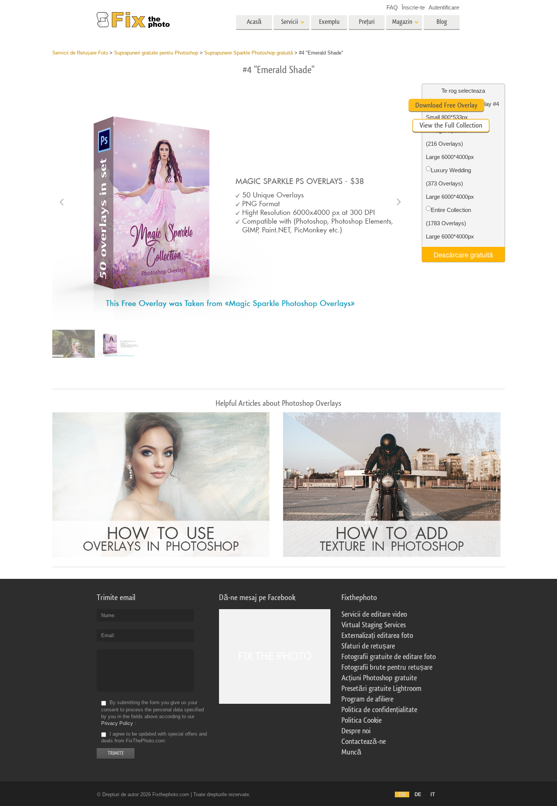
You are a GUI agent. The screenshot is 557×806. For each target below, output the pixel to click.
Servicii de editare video (374, 614)
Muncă (351, 752)
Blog (442, 22)
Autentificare (444, 7)
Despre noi (356, 731)
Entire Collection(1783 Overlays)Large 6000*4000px (450, 223)
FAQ (392, 7)
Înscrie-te (413, 7)
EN (402, 794)
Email (107, 635)
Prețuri (367, 22)
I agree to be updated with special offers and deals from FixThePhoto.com (154, 737)
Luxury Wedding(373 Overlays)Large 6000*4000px (450, 183)
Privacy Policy (117, 723)
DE (418, 794)
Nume (107, 615)
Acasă (254, 22)
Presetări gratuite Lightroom (381, 688)
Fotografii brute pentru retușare (386, 667)
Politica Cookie (361, 720)
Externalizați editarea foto (377, 635)
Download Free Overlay (446, 105)
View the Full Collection (450, 125)
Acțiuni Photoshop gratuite (379, 678)
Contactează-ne (363, 741)
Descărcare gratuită (463, 254)
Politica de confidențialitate (379, 710)
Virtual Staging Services (373, 625)
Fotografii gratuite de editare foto (388, 657)
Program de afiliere (367, 699)
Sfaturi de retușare (368, 646)
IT (432, 794)
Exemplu (329, 22)
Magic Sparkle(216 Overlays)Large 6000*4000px (450, 143)
